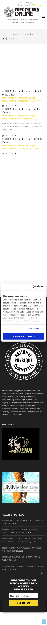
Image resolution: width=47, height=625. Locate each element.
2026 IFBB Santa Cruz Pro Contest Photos (21, 557)
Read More (10, 106)
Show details (33, 329)
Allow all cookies (23, 336)
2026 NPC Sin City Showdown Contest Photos (22, 520)
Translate (38, 5)
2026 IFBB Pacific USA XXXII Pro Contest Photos (23, 566)
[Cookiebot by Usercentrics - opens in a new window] (33, 287)
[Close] (42, 573)
